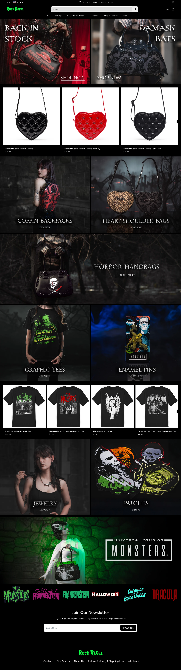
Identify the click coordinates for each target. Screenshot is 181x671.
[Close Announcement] (173, 2)
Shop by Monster (110, 16)
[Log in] (167, 9)
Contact (48, 661)
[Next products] (179, 121)
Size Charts (63, 661)
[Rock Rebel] (15, 9)
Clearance (126, 16)
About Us (79, 661)
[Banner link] (90, 269)
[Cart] (172, 9)
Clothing (58, 16)
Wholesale (133, 661)
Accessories (94, 16)
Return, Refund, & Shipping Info (106, 661)
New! (48, 16)
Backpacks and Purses (75, 16)
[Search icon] (135, 9)
